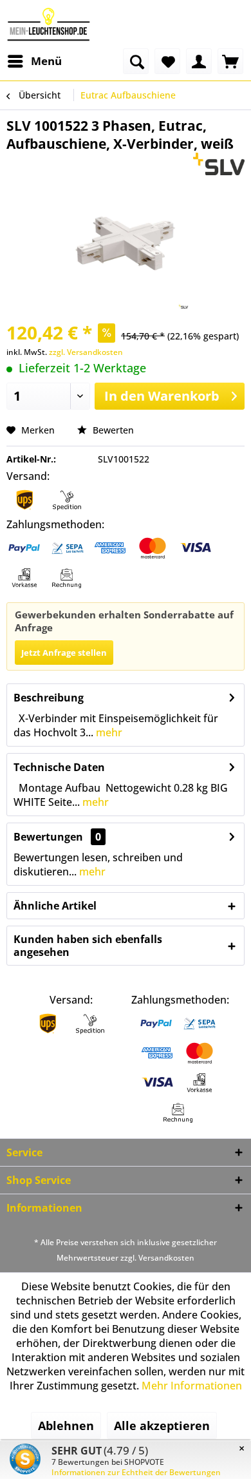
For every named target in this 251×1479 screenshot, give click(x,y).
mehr (107, 732)
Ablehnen (66, 1425)
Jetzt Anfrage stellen (64, 652)
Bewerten (112, 430)
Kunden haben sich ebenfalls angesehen (88, 945)
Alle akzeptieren (162, 1425)
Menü (46, 60)
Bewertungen (48, 837)
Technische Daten (59, 767)
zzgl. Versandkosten (86, 352)
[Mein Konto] (199, 61)
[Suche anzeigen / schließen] (136, 61)
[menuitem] (34, 61)
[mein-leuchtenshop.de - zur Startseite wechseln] (48, 24)
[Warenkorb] (230, 61)
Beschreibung (49, 698)
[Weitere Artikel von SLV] (219, 164)
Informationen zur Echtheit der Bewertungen (136, 1472)
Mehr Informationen (192, 1386)
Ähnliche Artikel (55, 906)
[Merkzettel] (167, 61)
